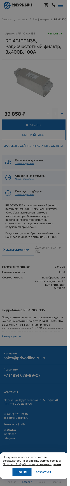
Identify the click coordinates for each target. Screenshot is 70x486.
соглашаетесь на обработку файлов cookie (30, 461)
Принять (22, 472)
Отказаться (43, 472)
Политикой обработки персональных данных (32, 464)
